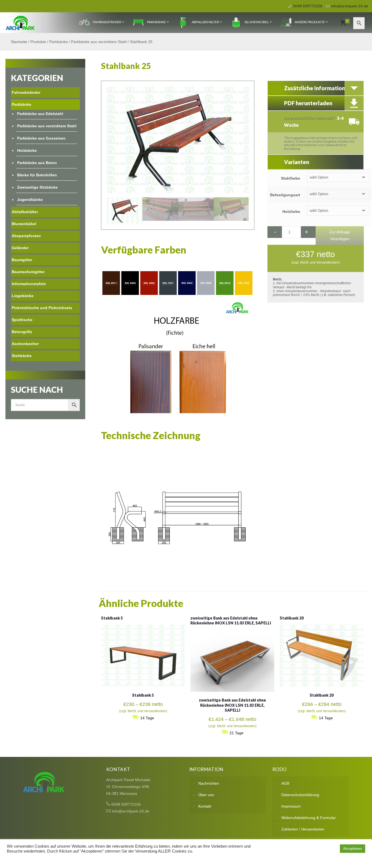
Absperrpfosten (26, 236)
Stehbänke (22, 356)
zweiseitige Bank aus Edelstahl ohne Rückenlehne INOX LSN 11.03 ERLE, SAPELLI (230, 620)
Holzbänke (27, 150)
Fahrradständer (107, 22)
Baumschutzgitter (28, 272)
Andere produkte (309, 22)
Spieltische (22, 320)
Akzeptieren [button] (352, 849)
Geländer (20, 248)
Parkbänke (156, 22)
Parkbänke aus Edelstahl (40, 113)
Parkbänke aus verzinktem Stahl (99, 42)
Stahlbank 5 (112, 618)
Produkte (38, 42)
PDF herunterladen (308, 103)
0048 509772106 (307, 6)
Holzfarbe (291, 211)
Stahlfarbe (290, 178)
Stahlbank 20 (292, 618)
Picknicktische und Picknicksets (42, 308)
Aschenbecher (25, 344)
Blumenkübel (256, 22)
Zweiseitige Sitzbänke (37, 187)
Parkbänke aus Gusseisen (41, 138)
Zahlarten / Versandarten (302, 829)
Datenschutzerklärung (300, 795)
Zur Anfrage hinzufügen (340, 235)
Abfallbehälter (205, 22)
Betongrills (22, 332)
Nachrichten (208, 783)
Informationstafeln (29, 284)
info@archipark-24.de (349, 6)
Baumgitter (22, 260)
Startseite (19, 42)
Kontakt (204, 806)
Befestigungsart (285, 195)
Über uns (206, 795)
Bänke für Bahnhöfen (37, 175)
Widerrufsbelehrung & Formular (308, 817)
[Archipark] (20, 22)
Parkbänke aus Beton (37, 163)
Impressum (291, 806)
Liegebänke (22, 296)
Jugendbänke (30, 199)
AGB (285, 783)
